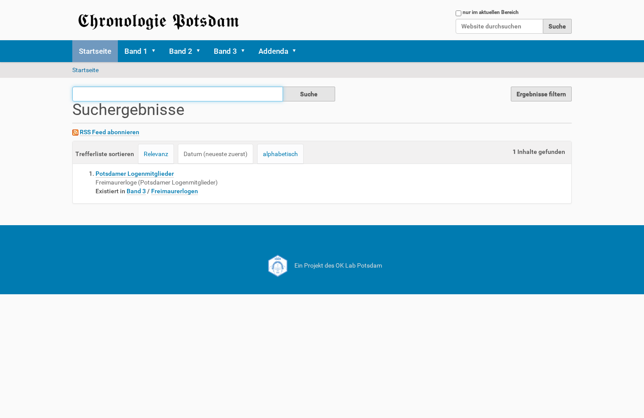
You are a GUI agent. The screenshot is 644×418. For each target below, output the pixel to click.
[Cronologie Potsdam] (160, 20)
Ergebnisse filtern (541, 94)
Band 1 (136, 51)
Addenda (273, 51)
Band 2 (180, 51)
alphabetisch (280, 153)
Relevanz (156, 153)
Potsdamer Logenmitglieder (135, 173)
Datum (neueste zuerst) (216, 153)
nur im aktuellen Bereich (491, 12)
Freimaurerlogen (174, 191)
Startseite (95, 51)
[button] (156, 51)
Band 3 (225, 51)
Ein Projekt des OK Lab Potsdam (337, 265)
